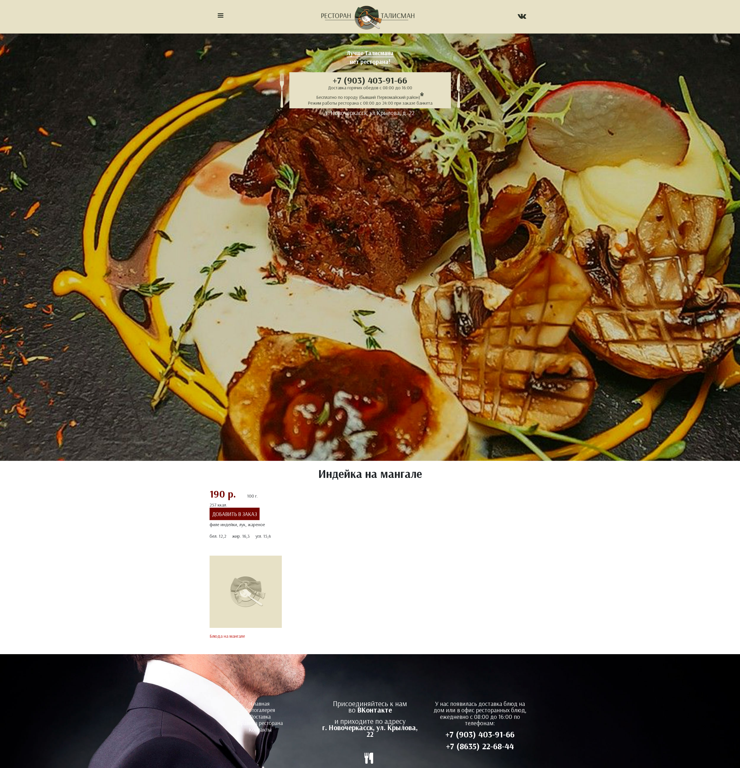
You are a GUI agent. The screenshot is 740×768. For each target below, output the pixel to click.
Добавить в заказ (234, 513)
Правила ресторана (260, 723)
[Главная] (368, 16)
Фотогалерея (260, 710)
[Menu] (220, 16)
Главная (260, 703)
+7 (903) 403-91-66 (370, 80)
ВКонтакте (374, 709)
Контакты (260, 729)
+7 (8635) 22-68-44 (480, 746)
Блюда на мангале (227, 636)
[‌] (522, 17)
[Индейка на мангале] (246, 593)
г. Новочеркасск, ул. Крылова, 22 (370, 730)
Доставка (260, 716)
